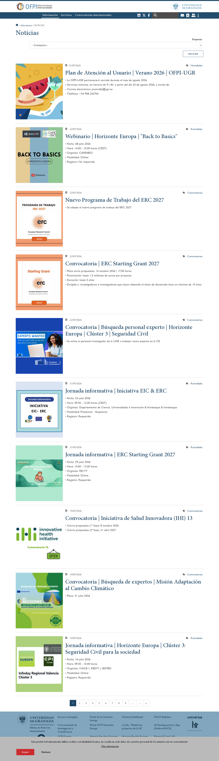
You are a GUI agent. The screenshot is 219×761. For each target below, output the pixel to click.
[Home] (78, 6)
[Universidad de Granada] (186, 6)
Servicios (66, 15)
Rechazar (46, 752)
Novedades (196, 65)
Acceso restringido (67, 716)
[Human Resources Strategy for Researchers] (195, 726)
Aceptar (25, 752)
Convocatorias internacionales (93, 15)
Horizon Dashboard (132, 716)
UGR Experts (65, 736)
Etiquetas (197, 39)
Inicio (17, 25)
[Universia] (195, 717)
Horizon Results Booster (135, 736)
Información (50, 15)
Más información (110, 746)
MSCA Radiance (162, 716)
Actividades (196, 129)
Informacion (26, 25)
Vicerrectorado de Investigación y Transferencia (67, 728)
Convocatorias (194, 192)
